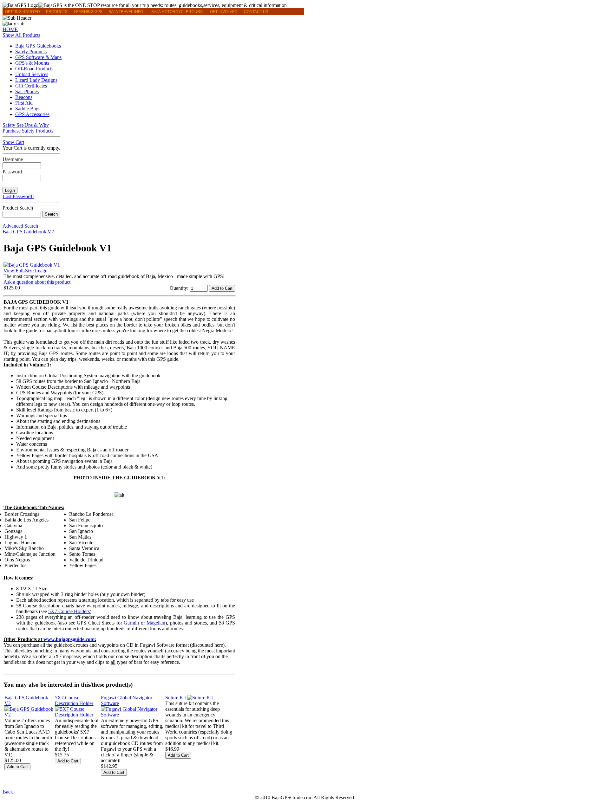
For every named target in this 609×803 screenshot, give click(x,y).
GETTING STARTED (22, 12)
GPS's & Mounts (32, 63)
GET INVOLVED (224, 12)
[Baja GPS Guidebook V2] (29, 714)
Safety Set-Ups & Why (26, 125)
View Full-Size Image (25, 270)
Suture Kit (175, 697)
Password (12, 171)
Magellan (156, 622)
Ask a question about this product (36, 282)
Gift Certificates (31, 85)
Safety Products (31, 51)
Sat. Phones (27, 91)
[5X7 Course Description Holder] (77, 714)
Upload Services (31, 74)
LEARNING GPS (88, 12)
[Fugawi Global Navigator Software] (132, 714)
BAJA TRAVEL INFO (125, 12)
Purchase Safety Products (28, 130)
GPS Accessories (32, 114)
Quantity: (180, 288)
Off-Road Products (34, 68)
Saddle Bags (27, 108)
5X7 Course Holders (69, 611)
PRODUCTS (57, 12)
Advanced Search (20, 226)
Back (8, 791)
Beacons (23, 97)
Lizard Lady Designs (36, 80)
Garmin (131, 622)
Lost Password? (18, 196)
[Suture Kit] (200, 697)
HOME (10, 29)
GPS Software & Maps (38, 57)
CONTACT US (256, 12)
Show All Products (21, 35)
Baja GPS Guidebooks (38, 46)
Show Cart (13, 142)
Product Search (18, 207)
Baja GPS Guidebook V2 (28, 231)
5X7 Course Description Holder (74, 700)
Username (13, 159)
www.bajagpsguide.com (69, 639)
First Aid (24, 103)
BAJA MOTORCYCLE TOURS (177, 12)
